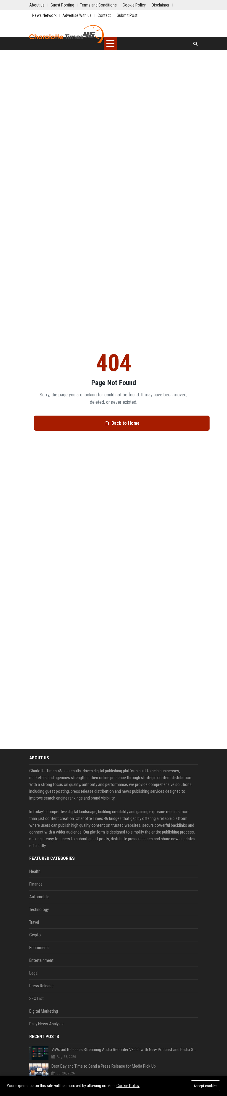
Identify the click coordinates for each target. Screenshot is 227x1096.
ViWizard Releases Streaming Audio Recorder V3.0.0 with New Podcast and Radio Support (124, 1049)
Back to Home (125, 423)
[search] (195, 43)
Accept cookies (205, 1086)
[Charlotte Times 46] (66, 34)
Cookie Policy (128, 1085)
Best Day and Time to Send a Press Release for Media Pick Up (103, 1066)
